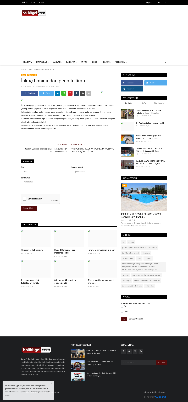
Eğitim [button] (84, 62)
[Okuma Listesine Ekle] (88, 93)
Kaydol (158, 3)
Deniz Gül (125, 275)
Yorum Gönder (29, 208)
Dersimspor (126, 280)
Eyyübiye (148, 258)
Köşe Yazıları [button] (42, 62)
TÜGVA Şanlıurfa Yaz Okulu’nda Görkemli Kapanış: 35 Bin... (149, 149)
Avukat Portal (160, 397)
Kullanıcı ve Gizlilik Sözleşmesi (154, 392)
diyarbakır (146, 253)
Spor (30, 70)
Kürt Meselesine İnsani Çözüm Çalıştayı (146, 275)
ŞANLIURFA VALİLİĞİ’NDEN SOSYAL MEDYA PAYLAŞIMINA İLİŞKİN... (150, 162)
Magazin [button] (57, 62)
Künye (33, 2)
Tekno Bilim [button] (120, 62)
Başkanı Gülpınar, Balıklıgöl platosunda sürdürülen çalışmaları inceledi (46, 150)
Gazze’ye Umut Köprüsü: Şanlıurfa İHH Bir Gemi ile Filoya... (100, 374)
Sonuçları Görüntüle (136, 319)
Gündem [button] (106, 62)
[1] (165, 2)
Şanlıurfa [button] (71, 62)
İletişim (41, 2)
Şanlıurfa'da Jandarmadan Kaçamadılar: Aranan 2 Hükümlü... (101, 351)
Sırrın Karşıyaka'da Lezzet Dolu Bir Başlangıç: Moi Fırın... (99, 363)
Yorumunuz (25, 177)
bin (123, 242)
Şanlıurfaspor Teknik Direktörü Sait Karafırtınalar (139, 247)
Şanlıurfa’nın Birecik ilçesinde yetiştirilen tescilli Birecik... (148, 111)
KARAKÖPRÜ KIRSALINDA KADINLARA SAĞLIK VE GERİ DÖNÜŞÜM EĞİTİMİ (92, 150)
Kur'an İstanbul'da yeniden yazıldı (150, 123)
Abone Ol (161, 362)
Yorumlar (27, 161)
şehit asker (150, 286)
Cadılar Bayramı (128, 258)
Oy (124, 319)
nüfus (139, 258)
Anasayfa (27, 62)
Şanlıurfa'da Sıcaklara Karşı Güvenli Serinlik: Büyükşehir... (141, 215)
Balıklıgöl (32, 75)
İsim (22, 167)
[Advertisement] (94, 40)
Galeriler (25, 2)
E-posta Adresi (77, 167)
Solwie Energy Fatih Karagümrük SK (147, 280)
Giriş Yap (149, 3)
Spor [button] (94, 62)
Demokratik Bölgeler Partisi (132, 286)
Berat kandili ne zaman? (130, 253)
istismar (131, 242)
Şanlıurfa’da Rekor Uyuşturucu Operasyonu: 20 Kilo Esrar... (148, 137)
